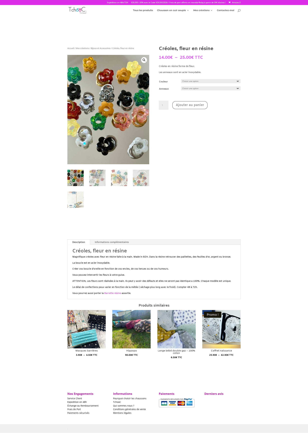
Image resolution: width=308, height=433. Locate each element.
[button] (144, 60)
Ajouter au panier (190, 105)
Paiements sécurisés (78, 412)
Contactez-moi (225, 10)
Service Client (74, 398)
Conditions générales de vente (129, 409)
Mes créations (201, 10)
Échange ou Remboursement (82, 405)
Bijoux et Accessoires (101, 48)
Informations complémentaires (112, 242)
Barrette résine (112, 293)
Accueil (70, 48)
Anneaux (164, 89)
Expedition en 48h (77, 401)
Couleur (163, 81)
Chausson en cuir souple (171, 10)
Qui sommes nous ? (123, 405)
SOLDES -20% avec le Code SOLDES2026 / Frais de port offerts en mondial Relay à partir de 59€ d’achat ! (178, 3)
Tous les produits (143, 10)
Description (78, 242)
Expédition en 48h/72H (117, 3)
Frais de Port (74, 409)
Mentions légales (122, 412)
